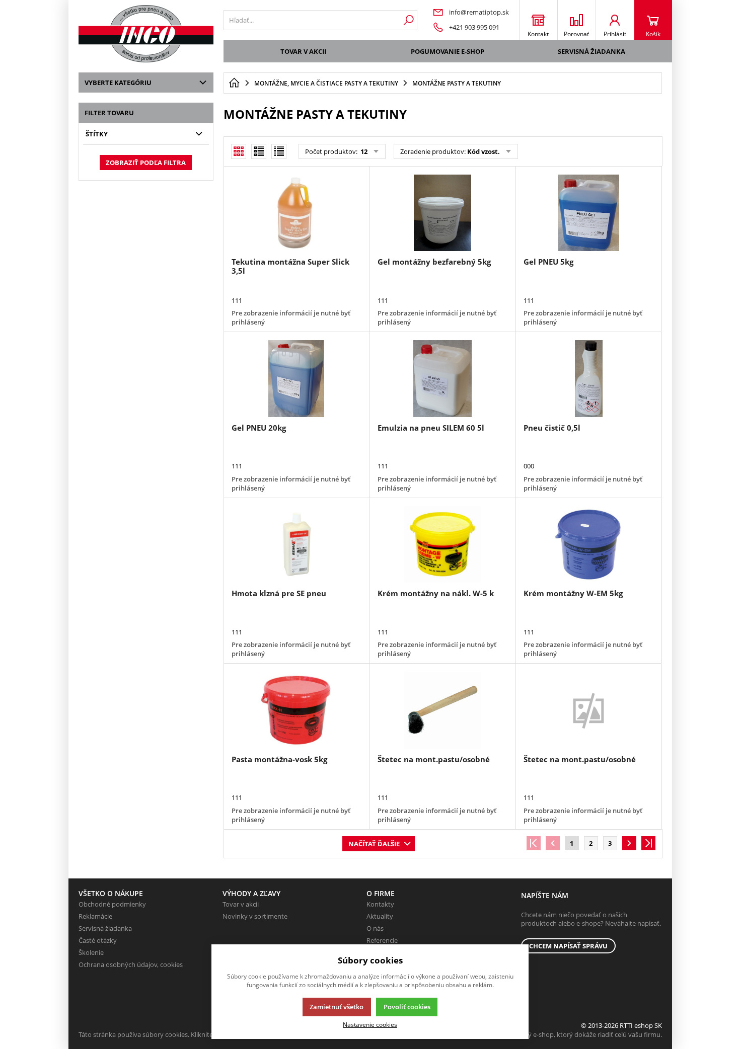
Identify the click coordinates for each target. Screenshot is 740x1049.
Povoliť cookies (407, 1006)
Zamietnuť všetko (336, 1006)
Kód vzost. (483, 151)
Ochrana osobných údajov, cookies (131, 964)
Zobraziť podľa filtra (146, 162)
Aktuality (379, 916)
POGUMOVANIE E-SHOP (447, 51)
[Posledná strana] (648, 843)
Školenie (91, 952)
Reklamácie (95, 916)
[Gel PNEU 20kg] (296, 378)
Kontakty (380, 904)
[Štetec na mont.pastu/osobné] (442, 710)
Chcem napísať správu (568, 945)
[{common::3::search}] (408, 20)
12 (363, 151)
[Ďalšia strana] (629, 843)
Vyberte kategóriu (118, 82)
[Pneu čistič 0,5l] (588, 378)
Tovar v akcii (303, 51)
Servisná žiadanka (591, 51)
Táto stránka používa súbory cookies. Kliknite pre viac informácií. (174, 1034)
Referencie (382, 940)
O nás (375, 928)
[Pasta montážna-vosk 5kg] (296, 710)
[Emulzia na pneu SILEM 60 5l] (442, 378)
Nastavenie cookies (370, 1024)
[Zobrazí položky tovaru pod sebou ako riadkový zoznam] (258, 151)
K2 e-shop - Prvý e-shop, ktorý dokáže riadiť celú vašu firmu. (572, 1034)
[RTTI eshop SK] (146, 33)
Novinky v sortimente (255, 916)
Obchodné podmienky (112, 904)
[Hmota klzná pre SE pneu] (296, 544)
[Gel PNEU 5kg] (588, 213)
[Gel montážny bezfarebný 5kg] (442, 213)
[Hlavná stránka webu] (234, 83)
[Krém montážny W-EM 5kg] (588, 544)
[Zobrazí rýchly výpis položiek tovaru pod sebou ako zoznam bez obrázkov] (278, 151)
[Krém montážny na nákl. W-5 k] (442, 544)
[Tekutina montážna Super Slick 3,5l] (296, 213)
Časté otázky (98, 940)
